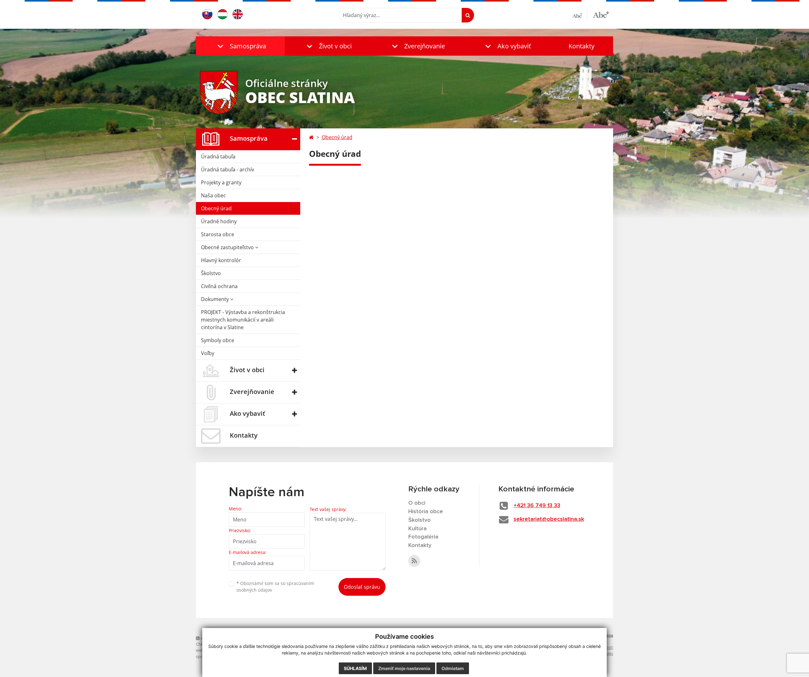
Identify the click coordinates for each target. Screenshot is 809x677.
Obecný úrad (216, 208)
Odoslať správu (362, 586)
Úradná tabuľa (218, 156)
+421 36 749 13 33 (537, 505)
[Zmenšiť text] (579, 15)
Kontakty (581, 46)
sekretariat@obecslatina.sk (549, 519)
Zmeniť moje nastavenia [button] (404, 668)
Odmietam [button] (452, 668)
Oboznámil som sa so (275, 586)
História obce (425, 511)
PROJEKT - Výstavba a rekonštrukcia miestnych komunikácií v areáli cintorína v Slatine (243, 320)
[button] (240, 46)
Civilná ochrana (219, 286)
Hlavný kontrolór (221, 260)
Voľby (207, 353)
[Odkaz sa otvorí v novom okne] (414, 561)
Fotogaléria (423, 537)
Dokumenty (215, 299)
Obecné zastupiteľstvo (228, 247)
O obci (416, 503)
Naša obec (213, 195)
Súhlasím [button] (355, 668)
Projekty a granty (221, 182)
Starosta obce (217, 234)
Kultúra (417, 529)
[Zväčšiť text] (601, 14)
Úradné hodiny (219, 221)
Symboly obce (217, 340)
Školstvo (211, 273)
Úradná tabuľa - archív (227, 169)
